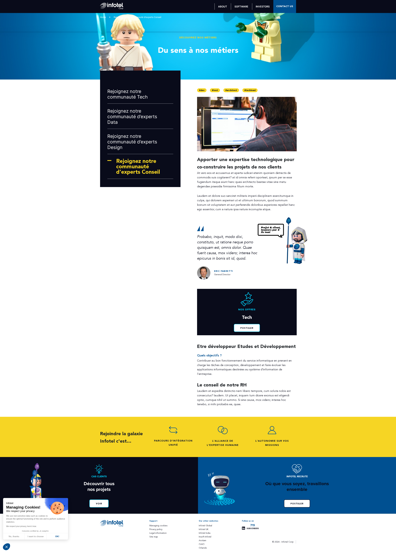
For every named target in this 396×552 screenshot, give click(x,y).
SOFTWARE (241, 6)
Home (103, 17)
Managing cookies (158, 525)
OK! (57, 536)
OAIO (201, 544)
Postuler (247, 328)
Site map (153, 536)
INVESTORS (263, 6)
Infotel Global (205, 525)
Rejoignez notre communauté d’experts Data (132, 116)
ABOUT (222, 6)
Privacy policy (155, 529)
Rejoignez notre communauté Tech (127, 94)
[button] (6, 546)
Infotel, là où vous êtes (111, 6)
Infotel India (204, 533)
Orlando (203, 548)
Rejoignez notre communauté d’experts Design (132, 141)
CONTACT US (284, 6)
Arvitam (202, 540)
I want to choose (36, 536)
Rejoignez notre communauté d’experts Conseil (138, 167)
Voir (99, 503)
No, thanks (14, 536)
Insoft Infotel (205, 536)
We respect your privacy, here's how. (21, 526)
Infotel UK (203, 529)
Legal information (158, 533)
